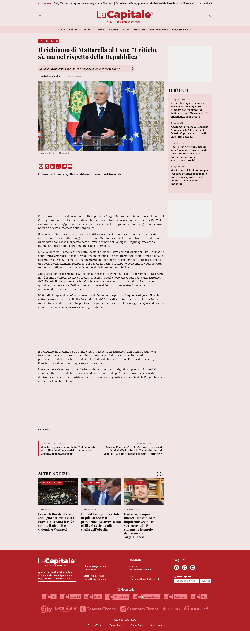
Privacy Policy (95, 625)
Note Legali (156, 625)
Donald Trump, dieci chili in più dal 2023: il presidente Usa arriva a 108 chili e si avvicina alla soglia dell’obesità (101, 521)
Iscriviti (205, 581)
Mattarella (44, 429)
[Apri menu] (40, 16)
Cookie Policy (116, 625)
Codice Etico (137, 625)
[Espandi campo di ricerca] (209, 16)
